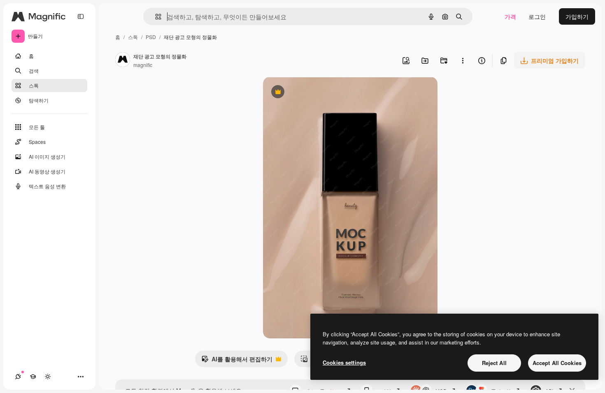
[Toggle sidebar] (80, 16)
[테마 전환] (47, 376)
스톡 (133, 36)
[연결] (18, 376)
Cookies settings (344, 362)
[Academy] (33, 376)
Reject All (494, 363)
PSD (151, 36)
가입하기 (577, 16)
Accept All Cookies (557, 363)
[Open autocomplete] (155, 17)
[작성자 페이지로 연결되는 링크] (122, 60)
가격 (510, 16)
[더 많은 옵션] (462, 60)
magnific (142, 64)
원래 (310, 92)
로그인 (537, 16)
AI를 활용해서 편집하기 (236, 361)
